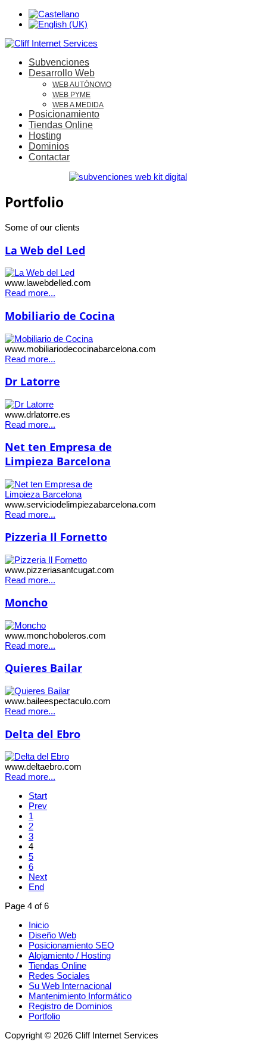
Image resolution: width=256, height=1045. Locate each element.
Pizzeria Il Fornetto (56, 537)
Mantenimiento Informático (80, 996)
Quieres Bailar (43, 668)
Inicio (39, 925)
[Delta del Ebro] (37, 756)
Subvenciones (59, 62)
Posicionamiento (64, 114)
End (36, 887)
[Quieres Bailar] (37, 691)
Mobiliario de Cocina (60, 316)
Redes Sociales (59, 976)
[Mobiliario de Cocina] (49, 339)
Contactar (49, 157)
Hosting (45, 135)
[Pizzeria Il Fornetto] (46, 560)
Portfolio (44, 1016)
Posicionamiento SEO (71, 945)
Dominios (49, 146)
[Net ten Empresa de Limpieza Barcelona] (66, 494)
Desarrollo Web (62, 73)
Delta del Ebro (42, 734)
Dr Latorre (32, 381)
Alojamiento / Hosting (70, 955)
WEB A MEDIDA (78, 105)
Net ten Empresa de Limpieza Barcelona (58, 454)
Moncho (26, 602)
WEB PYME (71, 95)
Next (38, 877)
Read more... (30, 293)
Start (38, 796)
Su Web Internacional (70, 986)
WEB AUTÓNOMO (81, 84)
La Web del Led (45, 250)
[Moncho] (25, 625)
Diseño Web (52, 935)
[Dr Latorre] (29, 404)
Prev (38, 806)
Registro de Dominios (71, 1006)
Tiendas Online (61, 125)
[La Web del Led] (39, 273)
